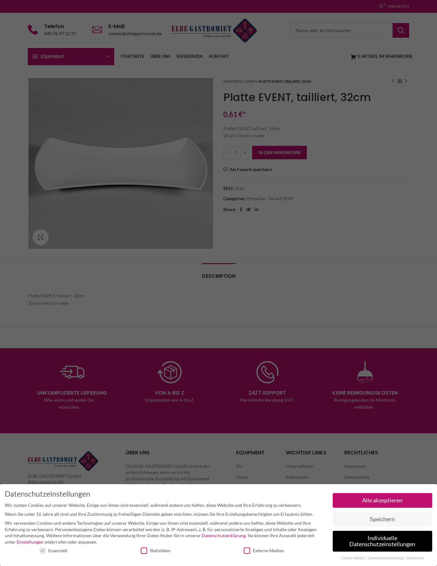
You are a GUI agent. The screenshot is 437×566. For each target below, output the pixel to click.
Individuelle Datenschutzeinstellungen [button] (382, 541)
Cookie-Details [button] (353, 558)
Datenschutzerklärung (224, 535)
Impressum (415, 558)
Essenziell (58, 550)
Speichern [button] (382, 519)
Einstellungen (30, 542)
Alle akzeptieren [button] (382, 500)
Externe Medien (268, 550)
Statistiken (160, 550)
